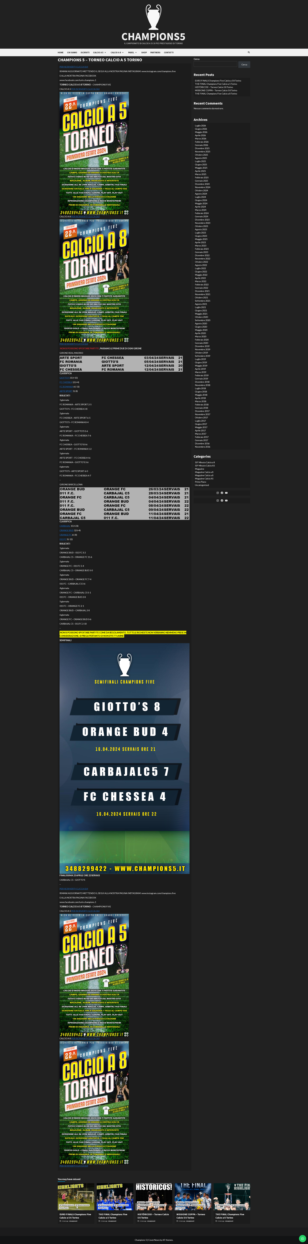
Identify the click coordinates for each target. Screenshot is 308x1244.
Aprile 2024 (200, 206)
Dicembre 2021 (202, 291)
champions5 (73, 1221)
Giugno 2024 (201, 200)
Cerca (196, 59)
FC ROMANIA (66, 386)
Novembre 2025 (202, 151)
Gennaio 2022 (201, 287)
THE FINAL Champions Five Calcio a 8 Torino (216, 93)
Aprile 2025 (200, 171)
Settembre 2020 (202, 320)
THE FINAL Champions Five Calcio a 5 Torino (216, 84)
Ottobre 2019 (201, 352)
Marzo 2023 (200, 245)
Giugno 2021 (201, 310)
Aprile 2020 (200, 333)
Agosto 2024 (201, 193)
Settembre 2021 (202, 300)
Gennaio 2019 (201, 378)
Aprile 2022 (200, 278)
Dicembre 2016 (202, 443)
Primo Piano (200, 481)
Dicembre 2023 (202, 219)
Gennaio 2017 (201, 440)
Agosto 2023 (201, 229)
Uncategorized (202, 485)
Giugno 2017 (201, 424)
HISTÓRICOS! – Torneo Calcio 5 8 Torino (214, 87)
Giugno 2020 (201, 326)
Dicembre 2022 (202, 255)
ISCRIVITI (85, 52)
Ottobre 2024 (201, 190)
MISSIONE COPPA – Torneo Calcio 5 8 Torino (216, 90)
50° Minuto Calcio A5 (205, 465)
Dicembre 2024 (202, 184)
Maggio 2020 (201, 329)
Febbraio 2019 (202, 375)
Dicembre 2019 (202, 346)
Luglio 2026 (200, 125)
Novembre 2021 (202, 294)
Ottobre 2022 (201, 261)
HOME (61, 52)
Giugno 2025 (201, 164)
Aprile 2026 (200, 135)
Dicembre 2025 (202, 148)
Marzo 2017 (200, 433)
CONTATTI (169, 52)
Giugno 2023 (201, 235)
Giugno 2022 (201, 271)
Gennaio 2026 (201, 145)
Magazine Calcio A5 (204, 478)
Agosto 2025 (201, 158)
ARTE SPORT (66, 391)
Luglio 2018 (200, 388)
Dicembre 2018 (202, 381)
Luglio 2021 (200, 307)
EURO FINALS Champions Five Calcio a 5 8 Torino (218, 80)
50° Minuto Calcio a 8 (205, 462)
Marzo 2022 (200, 281)
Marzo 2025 (200, 174)
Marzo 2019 (200, 372)
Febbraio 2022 (202, 284)
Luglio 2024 (200, 196)
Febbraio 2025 (202, 177)
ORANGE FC (66, 534)
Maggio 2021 (201, 313)
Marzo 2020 (200, 336)
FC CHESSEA (66, 382)
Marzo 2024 (200, 209)
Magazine (199, 468)
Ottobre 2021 (201, 297)
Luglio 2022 (200, 268)
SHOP (144, 52)
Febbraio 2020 (202, 339)
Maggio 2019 (201, 365)
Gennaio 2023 (201, 252)
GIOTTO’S (65, 377)
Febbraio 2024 (202, 213)
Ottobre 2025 (201, 154)
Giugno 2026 (201, 128)
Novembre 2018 (202, 385)
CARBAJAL (65, 526)
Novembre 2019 (202, 349)
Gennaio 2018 (201, 407)
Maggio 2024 (201, 203)
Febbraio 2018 (202, 404)
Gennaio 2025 (201, 180)
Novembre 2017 (202, 414)
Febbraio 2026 (202, 141)
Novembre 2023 (202, 222)
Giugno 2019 (201, 362)
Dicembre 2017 (202, 411)
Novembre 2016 (202, 446)
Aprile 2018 (200, 398)
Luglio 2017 (200, 420)
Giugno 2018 (201, 391)
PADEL (131, 52)
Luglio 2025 (200, 161)
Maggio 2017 (201, 427)
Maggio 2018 (201, 394)
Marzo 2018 (200, 401)
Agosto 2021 (201, 304)
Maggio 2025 (201, 167)
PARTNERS (155, 52)
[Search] (248, 52)
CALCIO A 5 (98, 52)
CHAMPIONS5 (153, 36)
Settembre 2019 (202, 355)
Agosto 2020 (201, 323)
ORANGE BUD (67, 530)
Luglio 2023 (200, 232)
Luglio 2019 (200, 359)
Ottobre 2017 (201, 417)
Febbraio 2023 (202, 248)
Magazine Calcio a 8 (204, 472)
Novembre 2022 (202, 258)
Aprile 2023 (200, 242)
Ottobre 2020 (201, 317)
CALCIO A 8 (116, 52)
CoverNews (154, 1240)
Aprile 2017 (200, 430)
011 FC (63, 539)
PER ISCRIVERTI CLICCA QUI (74, 66)
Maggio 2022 (201, 274)
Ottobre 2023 (201, 226)
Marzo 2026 (200, 138)
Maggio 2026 (201, 132)
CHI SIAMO (72, 52)
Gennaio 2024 (201, 216)
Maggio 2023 (201, 239)
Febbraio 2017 (202, 437)
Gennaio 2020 (201, 342)
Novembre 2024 (202, 187)
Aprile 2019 (200, 368)
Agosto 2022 (201, 265)
